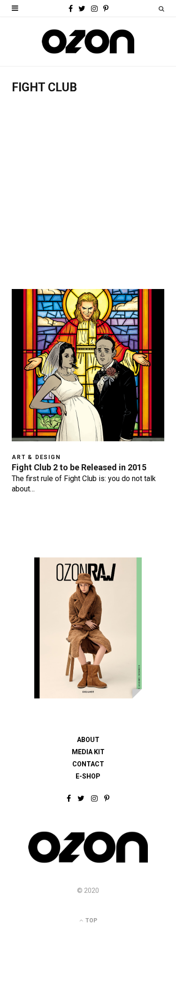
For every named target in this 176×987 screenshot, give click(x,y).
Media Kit (88, 752)
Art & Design (36, 457)
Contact (88, 764)
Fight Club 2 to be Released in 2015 (79, 467)
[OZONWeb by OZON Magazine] (88, 41)
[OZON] (88, 862)
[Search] (161, 8)
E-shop (88, 776)
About (88, 739)
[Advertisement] (88, 196)
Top (90, 920)
